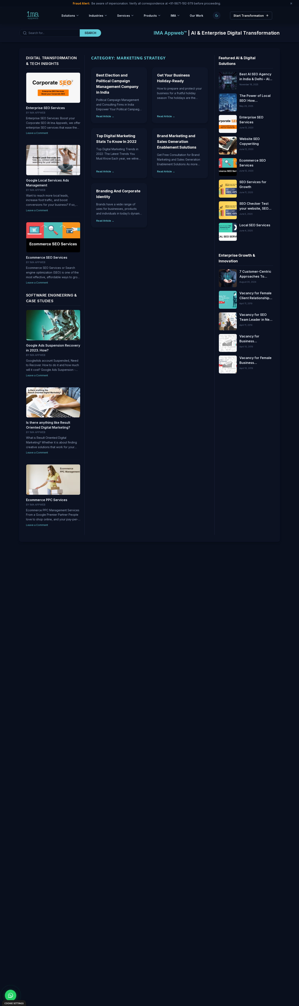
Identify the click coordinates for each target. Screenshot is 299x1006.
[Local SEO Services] (228, 232)
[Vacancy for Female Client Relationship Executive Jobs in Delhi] (228, 300)
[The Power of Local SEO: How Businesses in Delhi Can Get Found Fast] (228, 102)
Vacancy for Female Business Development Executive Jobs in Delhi (255, 360)
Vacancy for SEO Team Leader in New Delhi (255, 317)
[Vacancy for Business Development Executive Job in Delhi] (228, 343)
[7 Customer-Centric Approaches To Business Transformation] (228, 278)
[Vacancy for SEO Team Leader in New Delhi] (228, 321)
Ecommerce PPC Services (46, 500)
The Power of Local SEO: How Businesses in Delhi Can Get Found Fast (255, 98)
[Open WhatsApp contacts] (10, 995)
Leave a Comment (37, 133)
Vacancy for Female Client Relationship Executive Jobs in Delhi (255, 295)
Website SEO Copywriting (249, 141)
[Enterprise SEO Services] (228, 124)
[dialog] (14, 1003)
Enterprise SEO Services (45, 108)
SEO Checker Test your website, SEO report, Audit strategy (253, 206)
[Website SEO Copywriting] (228, 145)
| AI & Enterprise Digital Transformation (217, 33)
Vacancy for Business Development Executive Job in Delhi (252, 339)
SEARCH (90, 33)
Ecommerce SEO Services (46, 257)
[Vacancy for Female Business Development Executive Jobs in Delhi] (228, 364)
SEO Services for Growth (252, 184)
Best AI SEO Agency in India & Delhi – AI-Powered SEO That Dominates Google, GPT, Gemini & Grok (255, 76)
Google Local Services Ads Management (47, 182)
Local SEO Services (254, 225)
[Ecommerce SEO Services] (228, 167)
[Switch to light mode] (216, 15)
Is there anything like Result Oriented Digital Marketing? (48, 424)
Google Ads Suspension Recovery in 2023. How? (53, 347)
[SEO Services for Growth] (228, 189)
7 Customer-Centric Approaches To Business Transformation (255, 274)
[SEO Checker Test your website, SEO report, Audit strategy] (228, 210)
